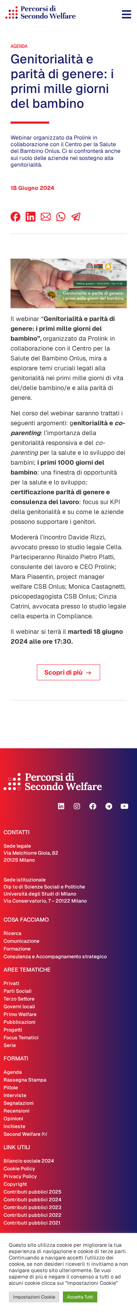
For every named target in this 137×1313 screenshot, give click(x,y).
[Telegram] (109, 806)
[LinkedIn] (30, 219)
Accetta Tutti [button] (80, 1297)
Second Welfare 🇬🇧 (25, 1134)
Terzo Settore (19, 999)
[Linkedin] (61, 806)
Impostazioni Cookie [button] (34, 1297)
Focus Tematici (21, 1037)
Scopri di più (63, 672)
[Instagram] (77, 806)
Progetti (13, 1030)
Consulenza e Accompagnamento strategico (55, 956)
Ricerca (12, 933)
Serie (10, 1045)
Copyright (15, 1184)
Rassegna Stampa (25, 1080)
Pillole (11, 1087)
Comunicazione (21, 941)
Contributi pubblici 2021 (32, 1223)
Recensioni (17, 1111)
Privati (11, 983)
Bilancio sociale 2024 (29, 1161)
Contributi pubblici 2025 (32, 1192)
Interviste (15, 1095)
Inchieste (14, 1126)
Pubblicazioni (19, 1022)
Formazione (17, 949)
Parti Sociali (18, 991)
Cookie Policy (19, 1168)
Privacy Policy (20, 1176)
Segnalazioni (19, 1103)
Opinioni (13, 1118)
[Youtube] (124, 806)
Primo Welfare (20, 1014)
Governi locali (19, 1006)
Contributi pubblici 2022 (32, 1215)
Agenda (19, 46)
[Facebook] (15, 219)
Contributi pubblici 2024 (32, 1199)
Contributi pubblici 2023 (32, 1207)
